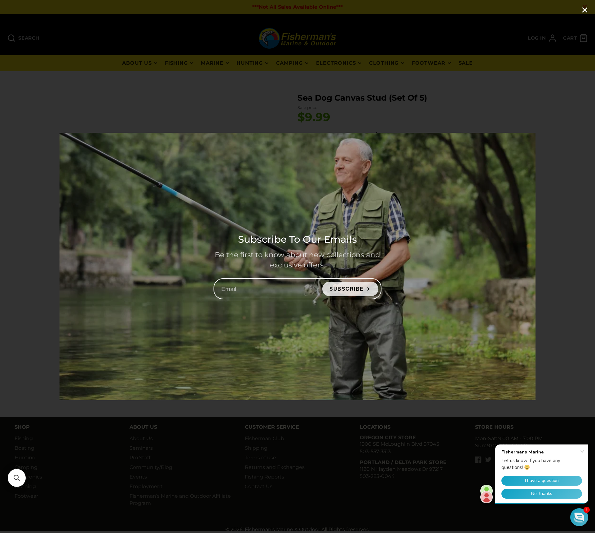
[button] (17, 478)
